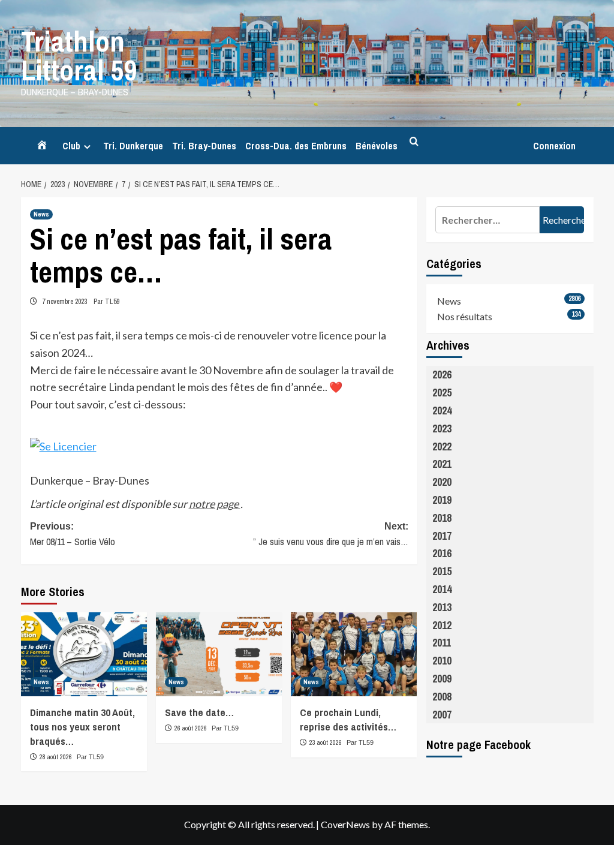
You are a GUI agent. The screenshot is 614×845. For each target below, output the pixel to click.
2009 (442, 678)
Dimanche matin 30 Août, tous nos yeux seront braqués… (82, 726)
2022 (442, 446)
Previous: (72, 534)
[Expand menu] (87, 147)
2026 (442, 374)
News (41, 214)
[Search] (414, 141)
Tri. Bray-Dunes (204, 145)
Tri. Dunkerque (133, 145)
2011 (441, 642)
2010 (442, 660)
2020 (442, 481)
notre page (214, 503)
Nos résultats (464, 316)
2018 (442, 517)
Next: (330, 534)
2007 (442, 714)
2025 (442, 392)
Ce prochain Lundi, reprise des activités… (348, 719)
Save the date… (199, 712)
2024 (442, 410)
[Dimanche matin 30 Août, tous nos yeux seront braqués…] (84, 654)
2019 (442, 499)
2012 (442, 625)
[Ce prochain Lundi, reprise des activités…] (354, 654)
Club (71, 145)
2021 (442, 463)
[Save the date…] (219, 654)
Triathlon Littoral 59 (79, 55)
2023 (442, 428)
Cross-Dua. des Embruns (296, 145)
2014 (442, 589)
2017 (442, 535)
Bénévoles (377, 145)
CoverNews (345, 824)
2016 (442, 553)
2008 (442, 696)
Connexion (554, 145)
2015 (442, 571)
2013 (442, 607)
